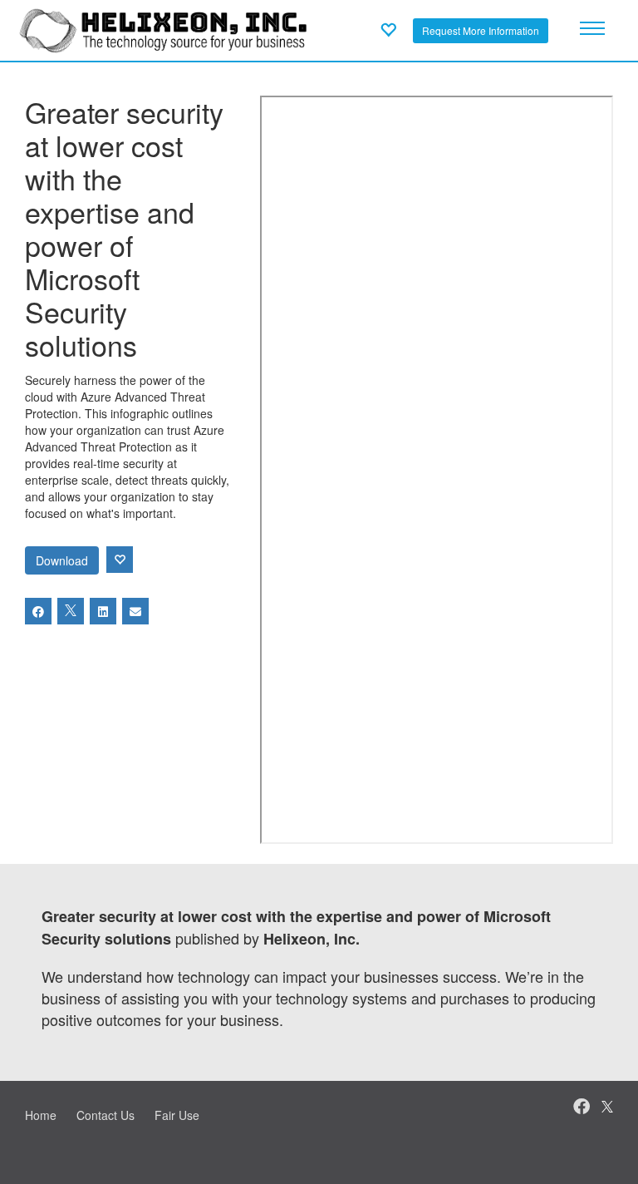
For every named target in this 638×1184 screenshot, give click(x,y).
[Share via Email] (135, 611)
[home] (163, 28)
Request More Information (480, 30)
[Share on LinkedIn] (103, 611)
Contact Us (105, 1115)
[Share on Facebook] (38, 611)
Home (40, 1115)
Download (62, 560)
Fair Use (177, 1115)
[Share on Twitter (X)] (70, 611)
